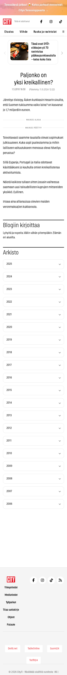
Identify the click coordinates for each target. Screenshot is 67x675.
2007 (9, 491)
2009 (9, 466)
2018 (9, 352)
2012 (9, 428)
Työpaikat (11, 602)
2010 (9, 453)
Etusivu (9, 31)
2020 (9, 327)
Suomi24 (54, 648)
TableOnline (34, 648)
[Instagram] (51, 21)
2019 (9, 339)
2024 (9, 276)
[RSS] (60, 580)
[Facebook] (41, 21)
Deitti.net (12, 648)
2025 (9, 263)
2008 (9, 478)
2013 (9, 415)
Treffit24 (33, 660)
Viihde (24, 31)
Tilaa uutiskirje (11, 609)
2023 (9, 289)
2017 (9, 365)
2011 (9, 440)
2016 (9, 377)
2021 (9, 314)
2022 (9, 301)
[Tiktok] (60, 21)
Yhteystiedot (10, 587)
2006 (9, 503)
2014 (9, 402)
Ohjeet (11, 617)
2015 (9, 390)
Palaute (11, 624)
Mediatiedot (11, 595)
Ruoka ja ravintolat (45, 31)
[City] (11, 579)
